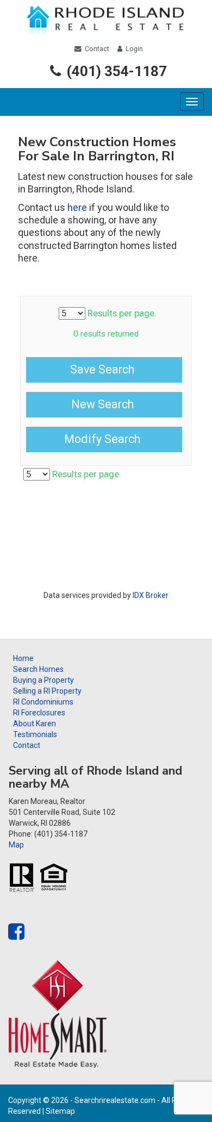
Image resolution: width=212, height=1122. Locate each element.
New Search (102, 404)
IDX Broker (151, 595)
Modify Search (102, 439)
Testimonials (35, 734)
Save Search (102, 369)
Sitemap (60, 1111)
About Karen (34, 723)
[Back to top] (186, 1096)
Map (16, 844)
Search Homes (38, 669)
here (77, 207)
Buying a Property (43, 680)
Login (134, 49)
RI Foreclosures (39, 712)
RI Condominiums (43, 701)
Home (23, 658)
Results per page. (121, 313)
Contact (97, 49)
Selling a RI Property (47, 691)
